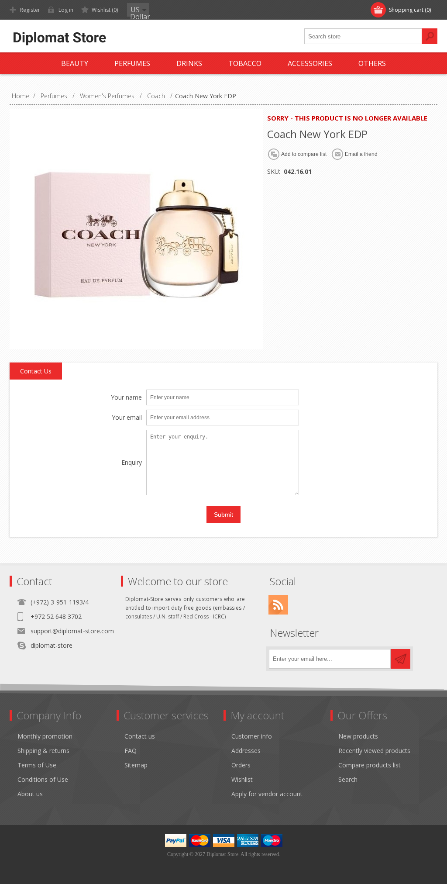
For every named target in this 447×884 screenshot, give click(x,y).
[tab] (36, 371)
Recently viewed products (374, 750)
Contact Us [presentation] (36, 371)
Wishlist (242, 779)
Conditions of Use (42, 779)
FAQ (130, 750)
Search (348, 779)
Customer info (251, 736)
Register (30, 10)
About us (30, 794)
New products (358, 736)
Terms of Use (36, 765)
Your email (127, 417)
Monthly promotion (44, 736)
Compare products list (369, 765)
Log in (65, 10)
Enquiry (131, 462)
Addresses (246, 750)
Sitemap (136, 765)
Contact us (139, 736)
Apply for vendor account (267, 794)
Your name (126, 397)
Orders (241, 765)
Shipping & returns (43, 750)
